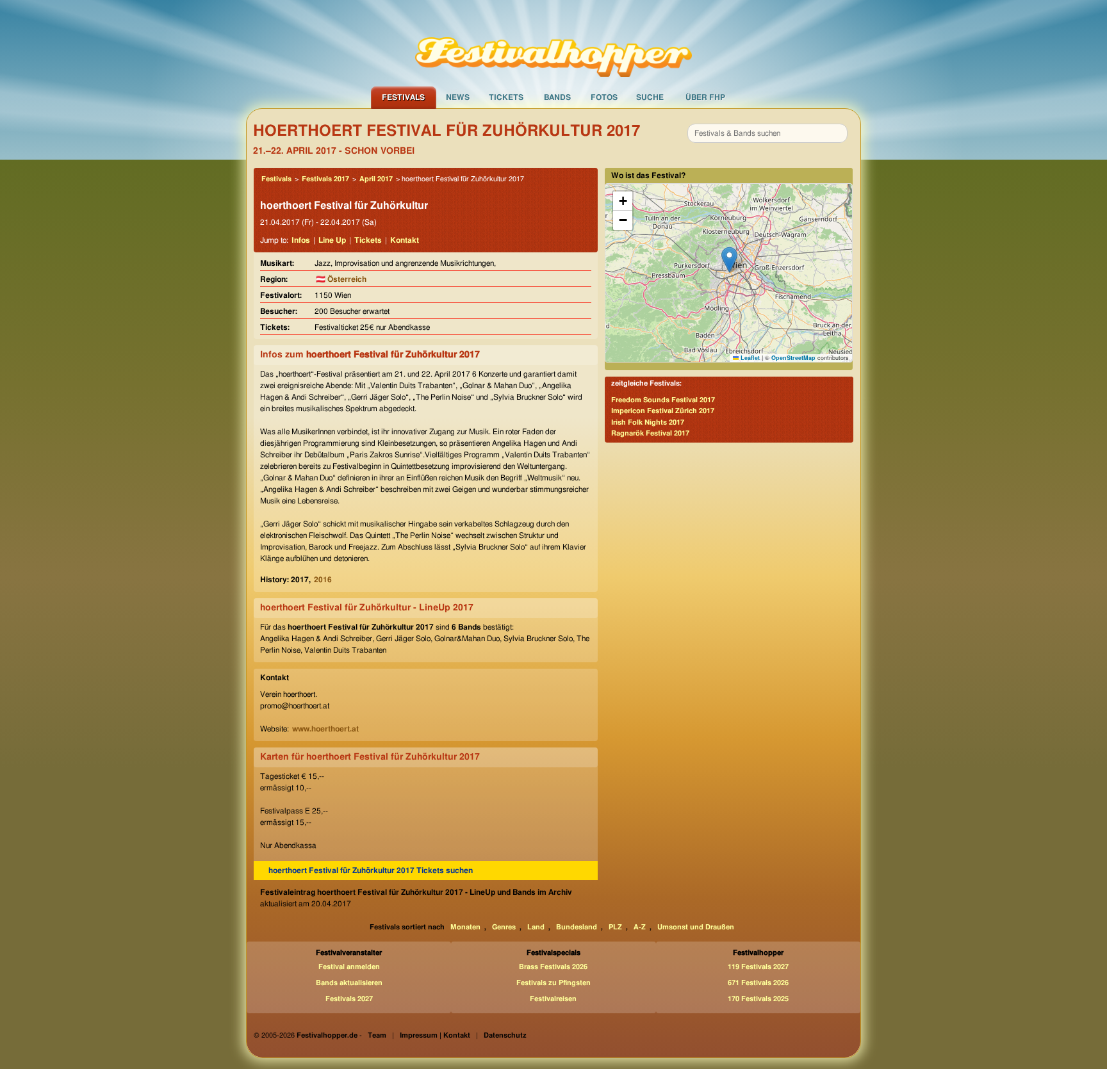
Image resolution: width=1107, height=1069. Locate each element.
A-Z (640, 927)
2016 (323, 579)
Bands (557, 97)
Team (377, 1035)
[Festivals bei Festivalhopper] (553, 43)
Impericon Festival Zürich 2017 (662, 410)
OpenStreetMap (793, 358)
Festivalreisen (553, 998)
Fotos (604, 97)
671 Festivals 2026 (758, 982)
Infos (300, 240)
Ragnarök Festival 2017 (650, 433)
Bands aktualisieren (349, 982)
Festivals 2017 (325, 179)
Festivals (403, 97)
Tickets (506, 97)
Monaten (465, 927)
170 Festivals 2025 (758, 998)
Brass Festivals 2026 (553, 966)
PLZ (615, 927)
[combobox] (767, 133)
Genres (504, 927)
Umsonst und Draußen (695, 927)
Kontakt (404, 240)
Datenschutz (505, 1035)
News (458, 97)
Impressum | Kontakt (435, 1035)
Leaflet (749, 358)
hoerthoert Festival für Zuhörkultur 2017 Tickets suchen (370, 870)
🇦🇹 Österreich (341, 279)
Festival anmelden (349, 966)
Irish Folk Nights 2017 (647, 422)
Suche (650, 97)
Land (536, 927)
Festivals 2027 (349, 998)
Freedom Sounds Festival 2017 (663, 400)
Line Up (332, 240)
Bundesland (576, 927)
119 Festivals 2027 (758, 966)
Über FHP (705, 97)
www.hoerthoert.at (325, 729)
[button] (729, 260)
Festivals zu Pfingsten (553, 982)
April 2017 (376, 179)
